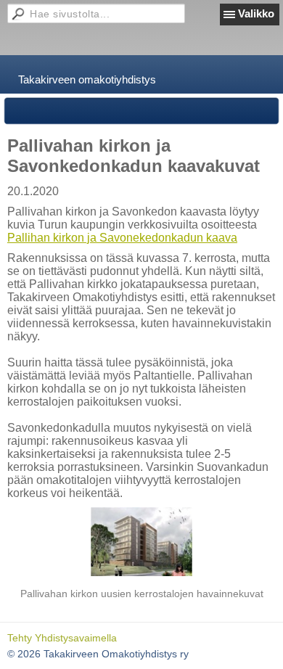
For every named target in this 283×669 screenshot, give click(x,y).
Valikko (256, 13)
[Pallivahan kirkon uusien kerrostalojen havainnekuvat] (141, 541)
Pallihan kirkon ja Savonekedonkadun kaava (122, 237)
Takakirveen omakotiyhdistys (87, 79)
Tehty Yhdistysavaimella (62, 638)
